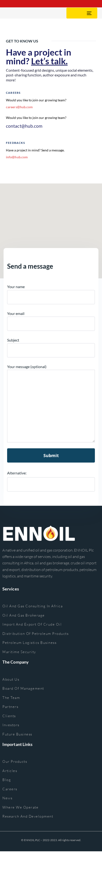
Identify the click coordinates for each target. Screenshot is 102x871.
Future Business (17, 734)
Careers (9, 789)
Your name (16, 286)
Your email (15, 313)
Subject (13, 340)
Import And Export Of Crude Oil (32, 624)
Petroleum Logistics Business (29, 642)
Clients (9, 716)
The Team (11, 697)
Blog (6, 779)
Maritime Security (19, 652)
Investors (10, 725)
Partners (10, 706)
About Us (10, 679)
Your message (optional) (26, 366)
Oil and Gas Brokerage (23, 615)
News (7, 798)
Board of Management (23, 688)
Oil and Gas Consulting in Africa (32, 606)
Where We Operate (20, 807)
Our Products (14, 761)
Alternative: (17, 473)
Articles (9, 770)
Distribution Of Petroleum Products (35, 633)
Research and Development (27, 816)
